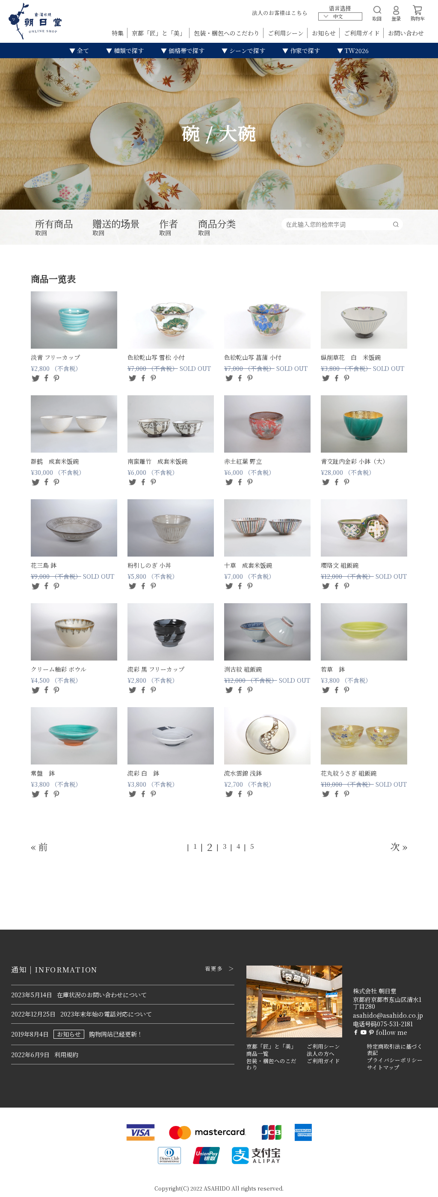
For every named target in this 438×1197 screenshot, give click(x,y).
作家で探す (304, 50)
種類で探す (128, 50)
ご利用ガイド (363, 33)
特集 (118, 33)
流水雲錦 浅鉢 (243, 773)
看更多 (214, 969)
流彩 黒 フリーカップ (155, 669)
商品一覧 (257, 1054)
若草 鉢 (333, 669)
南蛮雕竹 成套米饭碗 (157, 461)
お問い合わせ (406, 33)
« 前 (39, 846)
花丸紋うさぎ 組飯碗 (348, 773)
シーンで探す (246, 50)
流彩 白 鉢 (143, 773)
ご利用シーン (286, 33)
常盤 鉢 (43, 773)
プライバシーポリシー (395, 1060)
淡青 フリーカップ (55, 357)
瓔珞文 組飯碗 (339, 565)
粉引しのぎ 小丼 (149, 565)
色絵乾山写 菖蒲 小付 (252, 357)
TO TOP (418, 1185)
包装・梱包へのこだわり (227, 33)
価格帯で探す (185, 50)
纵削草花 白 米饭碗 (351, 357)
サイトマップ (383, 1067)
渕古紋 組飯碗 (243, 669)
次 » (399, 846)
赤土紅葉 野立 (243, 461)
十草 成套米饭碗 (248, 565)
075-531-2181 (395, 1023)
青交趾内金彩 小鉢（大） (354, 461)
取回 (54, 227)
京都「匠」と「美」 (159, 33)
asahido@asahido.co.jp (388, 1015)
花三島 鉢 (43, 565)
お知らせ (324, 33)
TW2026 (356, 50)
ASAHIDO (217, 1188)
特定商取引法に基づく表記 (395, 1049)
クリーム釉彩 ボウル (58, 669)
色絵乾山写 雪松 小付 (156, 357)
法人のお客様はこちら (280, 13)
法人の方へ (320, 1054)
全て (82, 50)
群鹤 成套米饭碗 (55, 461)
